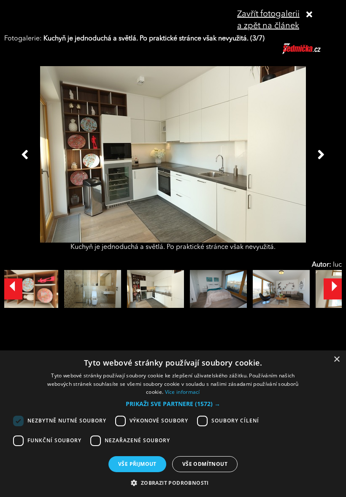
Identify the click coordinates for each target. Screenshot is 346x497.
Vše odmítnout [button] (204, 464)
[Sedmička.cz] (312, 52)
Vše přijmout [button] (137, 464)
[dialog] (173, 423)
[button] (173, 404)
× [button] (336, 359)
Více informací (182, 391)
